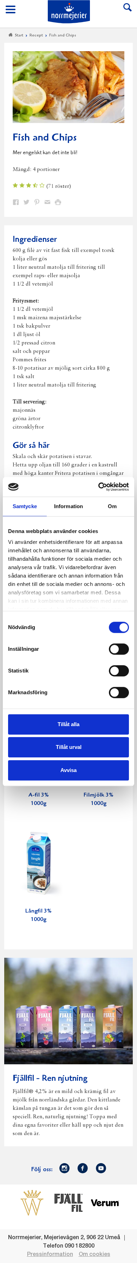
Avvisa (68, 770)
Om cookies (94, 1254)
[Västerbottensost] (32, 1203)
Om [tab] (112, 506)
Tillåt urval (68, 747)
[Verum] (105, 1203)
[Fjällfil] (68, 1203)
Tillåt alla (68, 724)
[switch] (119, 648)
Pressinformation (50, 1254)
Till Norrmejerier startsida (69, 11)
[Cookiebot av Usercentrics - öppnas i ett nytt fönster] (98, 486)
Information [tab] (68, 506)
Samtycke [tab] (25, 506)
